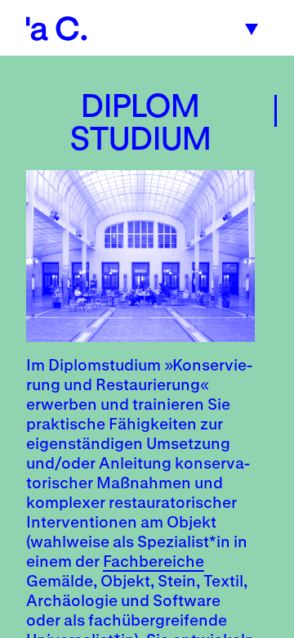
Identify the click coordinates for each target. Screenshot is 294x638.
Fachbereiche (153, 560)
